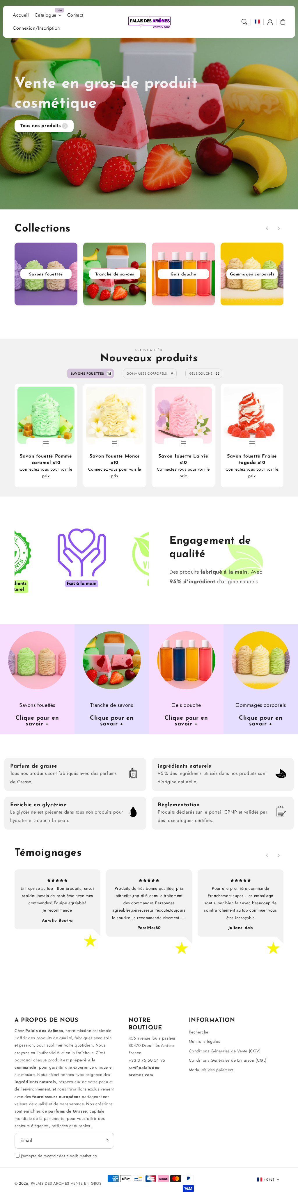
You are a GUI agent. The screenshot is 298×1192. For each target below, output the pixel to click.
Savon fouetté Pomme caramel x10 (46, 459)
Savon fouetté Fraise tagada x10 (252, 459)
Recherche (198, 1032)
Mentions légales (204, 1041)
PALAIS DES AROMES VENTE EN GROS (66, 1183)
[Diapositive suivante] (278, 228)
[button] (244, 21)
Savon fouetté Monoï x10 (114, 459)
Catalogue (45, 15)
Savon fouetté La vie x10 (183, 459)
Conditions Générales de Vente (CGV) (225, 1051)
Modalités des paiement (211, 1070)
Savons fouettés (91, 373)
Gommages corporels (150, 373)
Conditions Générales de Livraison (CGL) (228, 1060)
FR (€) (269, 1179)
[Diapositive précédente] (267, 228)
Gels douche (204, 373)
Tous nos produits (40, 125)
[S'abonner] (107, 1140)
